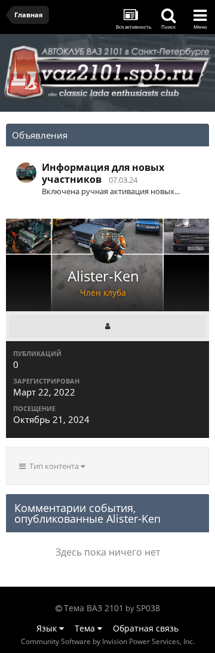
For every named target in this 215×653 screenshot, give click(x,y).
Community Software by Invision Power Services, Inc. (108, 641)
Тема (86, 628)
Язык (47, 628)
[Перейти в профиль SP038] (26, 173)
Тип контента (53, 466)
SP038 (148, 608)
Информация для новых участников (103, 173)
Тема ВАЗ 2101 (94, 608)
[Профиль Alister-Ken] (107, 326)
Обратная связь (146, 628)
